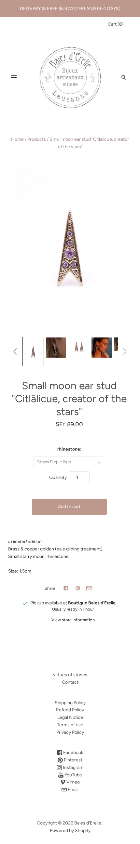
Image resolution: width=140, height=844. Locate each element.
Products (36, 139)
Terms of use (70, 725)
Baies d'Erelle (87, 823)
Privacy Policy (70, 732)
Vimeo (72, 782)
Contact (70, 682)
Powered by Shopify (70, 830)
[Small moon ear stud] (33, 351)
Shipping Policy (70, 703)
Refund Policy (70, 710)
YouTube (72, 775)
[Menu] (14, 77)
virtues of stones (70, 675)
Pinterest (72, 760)
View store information (73, 619)
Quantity (58, 477)
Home (17, 139)
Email (72, 789)
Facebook (72, 752)
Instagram (72, 767)
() (116, 24)
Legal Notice (70, 717)
